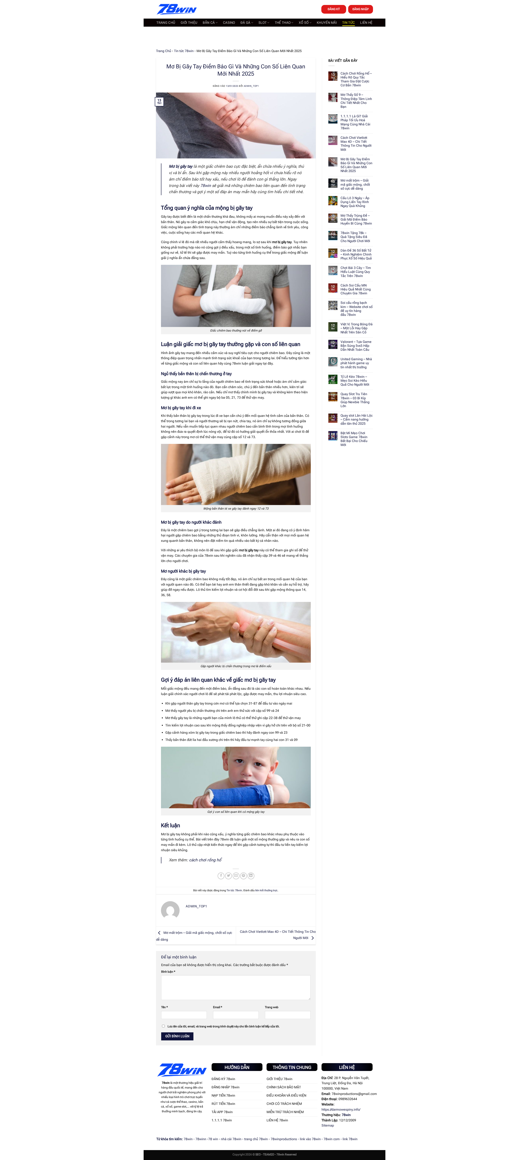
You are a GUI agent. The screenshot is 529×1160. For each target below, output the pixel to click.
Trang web (271, 1007)
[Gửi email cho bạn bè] (236, 875)
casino (229, 23)
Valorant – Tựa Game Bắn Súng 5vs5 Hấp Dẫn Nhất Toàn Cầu (356, 346)
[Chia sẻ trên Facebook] (221, 875)
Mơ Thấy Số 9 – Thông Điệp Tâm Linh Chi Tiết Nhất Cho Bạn (356, 101)
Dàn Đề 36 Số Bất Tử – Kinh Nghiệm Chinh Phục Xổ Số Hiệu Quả (356, 254)
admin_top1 (251, 86)
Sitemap (328, 1125)
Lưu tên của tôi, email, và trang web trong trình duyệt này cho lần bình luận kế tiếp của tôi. (224, 1026)
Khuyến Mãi (327, 23)
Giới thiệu (189, 23)
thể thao (283, 23)
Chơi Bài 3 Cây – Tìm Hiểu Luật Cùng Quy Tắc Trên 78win (356, 272)
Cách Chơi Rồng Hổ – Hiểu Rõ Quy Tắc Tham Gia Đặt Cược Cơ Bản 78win (356, 79)
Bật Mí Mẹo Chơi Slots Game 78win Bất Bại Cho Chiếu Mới (354, 439)
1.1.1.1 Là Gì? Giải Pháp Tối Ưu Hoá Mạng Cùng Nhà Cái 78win (355, 122)
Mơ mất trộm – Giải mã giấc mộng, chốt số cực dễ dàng (355, 184)
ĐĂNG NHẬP (361, 9)
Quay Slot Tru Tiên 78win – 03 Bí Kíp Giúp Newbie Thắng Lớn (355, 400)
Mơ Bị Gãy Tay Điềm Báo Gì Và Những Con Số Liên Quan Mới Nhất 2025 (356, 165)
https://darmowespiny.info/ (341, 1109)
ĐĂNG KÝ (334, 9)
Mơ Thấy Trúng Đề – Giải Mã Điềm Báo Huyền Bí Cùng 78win (356, 219)
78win (205, 185)
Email (217, 1007)
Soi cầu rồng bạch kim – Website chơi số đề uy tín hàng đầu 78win (357, 309)
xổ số (304, 23)
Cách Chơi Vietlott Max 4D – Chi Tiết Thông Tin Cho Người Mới (356, 144)
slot (263, 23)
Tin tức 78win (184, 51)
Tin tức (348, 23)
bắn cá (209, 23)
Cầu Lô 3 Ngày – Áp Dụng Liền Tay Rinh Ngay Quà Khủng (355, 202)
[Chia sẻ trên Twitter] (228, 875)
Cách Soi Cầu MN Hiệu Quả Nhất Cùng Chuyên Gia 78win (356, 289)
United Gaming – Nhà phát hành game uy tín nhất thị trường (356, 363)
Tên (164, 1007)
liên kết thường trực (266, 890)
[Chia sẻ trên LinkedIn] (251, 875)
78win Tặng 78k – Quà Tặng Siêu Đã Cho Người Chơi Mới (355, 237)
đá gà (245, 23)
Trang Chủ (163, 51)
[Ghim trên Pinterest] (243, 875)
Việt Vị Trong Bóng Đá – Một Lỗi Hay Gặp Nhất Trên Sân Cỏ (357, 328)
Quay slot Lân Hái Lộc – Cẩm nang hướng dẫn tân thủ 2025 (357, 419)
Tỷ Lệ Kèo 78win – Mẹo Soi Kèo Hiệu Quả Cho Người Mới (355, 380)
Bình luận (168, 971)
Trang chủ (165, 23)
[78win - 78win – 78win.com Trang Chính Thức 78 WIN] (176, 9)
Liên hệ (366, 23)
